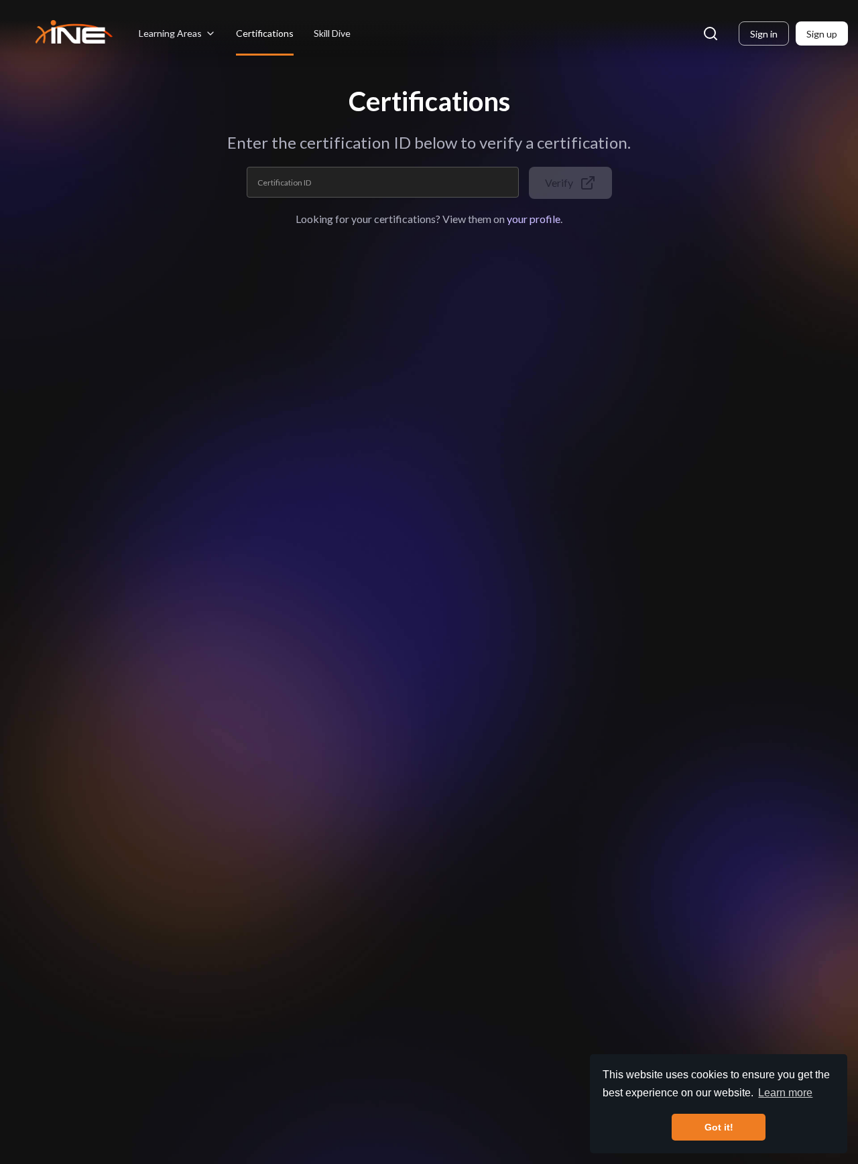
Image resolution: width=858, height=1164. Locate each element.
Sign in (764, 34)
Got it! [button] (718, 1127)
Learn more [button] (785, 1092)
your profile (533, 218)
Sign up (821, 34)
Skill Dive (332, 33)
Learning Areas (170, 33)
